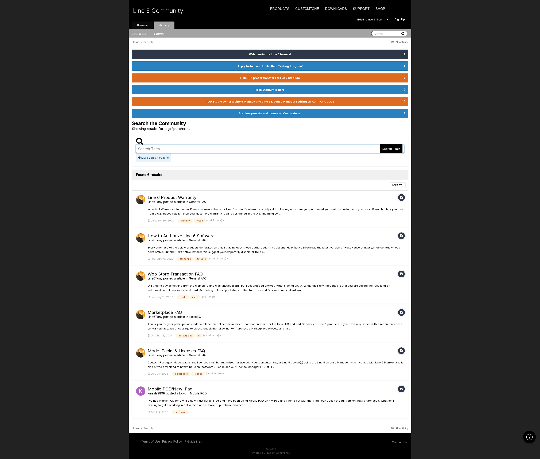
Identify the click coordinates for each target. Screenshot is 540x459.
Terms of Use (150, 441)
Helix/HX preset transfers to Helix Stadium (270, 78)
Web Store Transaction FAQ (175, 274)
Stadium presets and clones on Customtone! (270, 113)
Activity (164, 25)
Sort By (397, 185)
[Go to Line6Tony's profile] (140, 199)
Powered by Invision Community (270, 452)
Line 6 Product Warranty (172, 197)
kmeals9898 (156, 393)
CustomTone (307, 8)
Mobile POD (198, 393)
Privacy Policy (172, 441)
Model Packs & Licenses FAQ (176, 350)
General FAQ (198, 202)
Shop (380, 8)
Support (361, 8)
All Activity (139, 33)
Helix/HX (195, 317)
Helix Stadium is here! (270, 89)
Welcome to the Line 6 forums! (270, 54)
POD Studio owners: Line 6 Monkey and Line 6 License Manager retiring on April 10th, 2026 (270, 101)
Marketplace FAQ (165, 312)
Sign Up (400, 19)
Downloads (336, 8)
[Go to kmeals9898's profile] (140, 391)
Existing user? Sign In (372, 19)
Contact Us (399, 442)
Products (279, 8)
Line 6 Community (158, 10)
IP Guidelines (193, 441)
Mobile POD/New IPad (170, 389)
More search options (154, 157)
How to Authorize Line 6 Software (181, 235)
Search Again (391, 148)
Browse (142, 25)
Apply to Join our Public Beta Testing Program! (270, 66)
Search (159, 33)
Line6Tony (155, 202)
